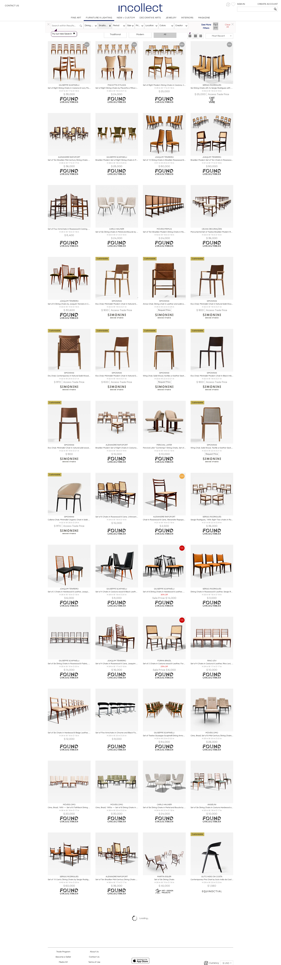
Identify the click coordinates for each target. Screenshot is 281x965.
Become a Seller (63, 957)
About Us (94, 952)
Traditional (115, 34)
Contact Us (12, 6)
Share (67, 80)
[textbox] (255, 9)
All (165, 34)
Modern (140, 34)
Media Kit (63, 962)
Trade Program (63, 952)
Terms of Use (94, 962)
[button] (228, 4)
